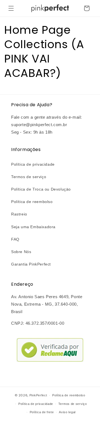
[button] (11, 8)
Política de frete (42, 412)
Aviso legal (67, 412)
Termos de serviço (28, 177)
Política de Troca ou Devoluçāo (41, 189)
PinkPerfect (38, 395)
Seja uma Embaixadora (33, 227)
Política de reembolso (32, 201)
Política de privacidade (33, 164)
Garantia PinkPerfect (31, 264)
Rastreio (19, 214)
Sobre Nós (21, 251)
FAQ (15, 239)
